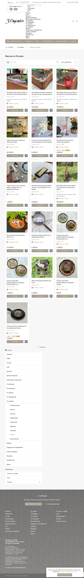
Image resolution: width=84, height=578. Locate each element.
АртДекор (33, 529)
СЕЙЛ (8, 358)
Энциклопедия (57, 2)
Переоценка (8, 514)
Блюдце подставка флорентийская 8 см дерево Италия (65, 282)
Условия (9, 482)
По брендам (10, 384)
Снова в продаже (61, 41)
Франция (13, 426)
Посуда (73, 41)
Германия (13, 430)
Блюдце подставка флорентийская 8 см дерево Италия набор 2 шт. (65, 237)
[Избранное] (26, 110)
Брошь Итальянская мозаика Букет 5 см (16, 236)
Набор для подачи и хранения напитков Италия (16, 141)
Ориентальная (14, 439)
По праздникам (11, 397)
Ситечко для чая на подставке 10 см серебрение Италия (17, 327)
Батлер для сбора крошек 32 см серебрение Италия (41, 236)
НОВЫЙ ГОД (10, 460)
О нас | (34, 2)
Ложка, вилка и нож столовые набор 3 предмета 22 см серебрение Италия (16, 187)
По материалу (11, 388)
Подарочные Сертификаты (15, 447)
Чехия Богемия (14, 405)
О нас (8, 478)
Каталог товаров (15, 41)
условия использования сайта (68, 571)
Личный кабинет (61, 521)
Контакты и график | (41, 2)
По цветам (10, 392)
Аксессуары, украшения (14, 380)
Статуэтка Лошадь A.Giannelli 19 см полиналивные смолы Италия (42, 141)
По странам (10, 401)
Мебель (9, 443)
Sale (37, 41)
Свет (8, 367)
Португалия (13, 422)
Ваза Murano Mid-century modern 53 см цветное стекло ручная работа (66, 187)
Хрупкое (9, 371)
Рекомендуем (47, 41)
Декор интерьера (12, 375)
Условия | (50, 2)
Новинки (28, 41)
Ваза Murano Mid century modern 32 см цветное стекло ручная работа (67, 93)
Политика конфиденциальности (18, 567)
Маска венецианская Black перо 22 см (41, 281)
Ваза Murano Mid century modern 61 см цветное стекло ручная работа (17, 93)
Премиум (9, 456)
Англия (12, 409)
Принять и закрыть (65, 574)
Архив (8, 464)
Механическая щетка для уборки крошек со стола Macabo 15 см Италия (42, 187)
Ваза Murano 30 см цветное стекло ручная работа (65, 141)
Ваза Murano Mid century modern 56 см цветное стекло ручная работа (42, 93)
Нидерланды (14, 418)
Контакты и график (12, 473)
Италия (12, 434)
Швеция (12, 414)
